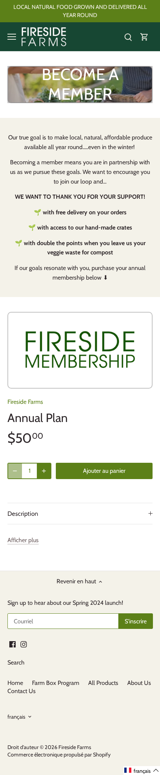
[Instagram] (23, 644)
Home (15, 682)
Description (22, 513)
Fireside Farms (25, 401)
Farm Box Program (55, 682)
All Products (103, 682)
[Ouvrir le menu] (11, 37)
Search (16, 662)
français (16, 717)
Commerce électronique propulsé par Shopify (59, 754)
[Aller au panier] (144, 37)
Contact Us (21, 691)
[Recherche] (128, 37)
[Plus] (44, 471)
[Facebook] (12, 644)
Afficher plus (23, 540)
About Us (139, 682)
